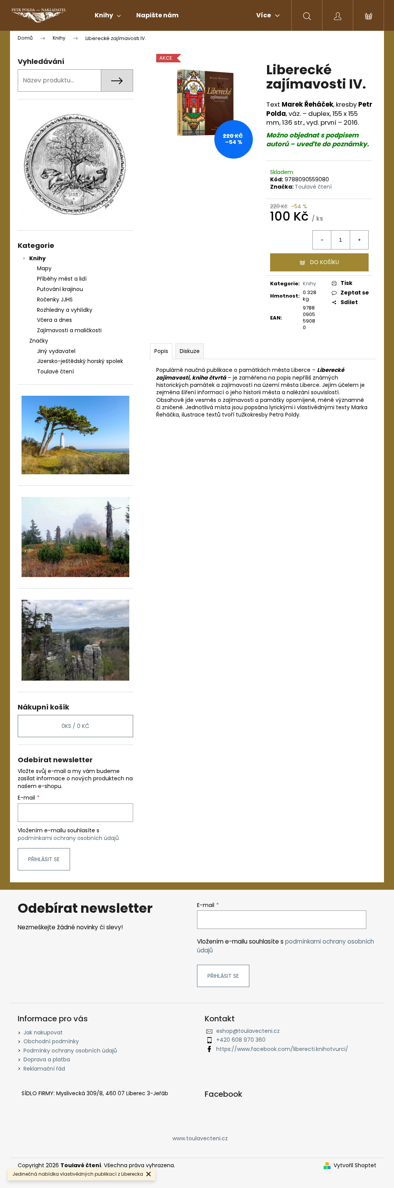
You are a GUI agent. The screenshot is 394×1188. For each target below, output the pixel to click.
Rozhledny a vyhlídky (64, 310)
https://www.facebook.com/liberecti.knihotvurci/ (282, 1049)
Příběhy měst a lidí (62, 279)
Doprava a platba (46, 1059)
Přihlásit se (44, 859)
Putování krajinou (60, 289)
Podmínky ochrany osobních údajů (70, 1050)
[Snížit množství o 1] (322, 240)
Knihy (37, 258)
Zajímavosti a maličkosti (69, 330)
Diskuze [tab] (190, 351)
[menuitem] (108, 15)
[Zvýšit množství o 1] (359, 240)
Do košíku (324, 262)
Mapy (44, 268)
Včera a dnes (54, 320)
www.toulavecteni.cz (200, 1138)
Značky (38, 341)
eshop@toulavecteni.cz (248, 1031)
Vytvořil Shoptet (355, 1165)
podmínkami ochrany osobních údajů (68, 838)
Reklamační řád (44, 1069)
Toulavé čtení (313, 187)
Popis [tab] (161, 351)
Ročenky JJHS (55, 299)
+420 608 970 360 (240, 1040)
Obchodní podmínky (51, 1041)
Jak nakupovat (43, 1032)
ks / (75, 726)
